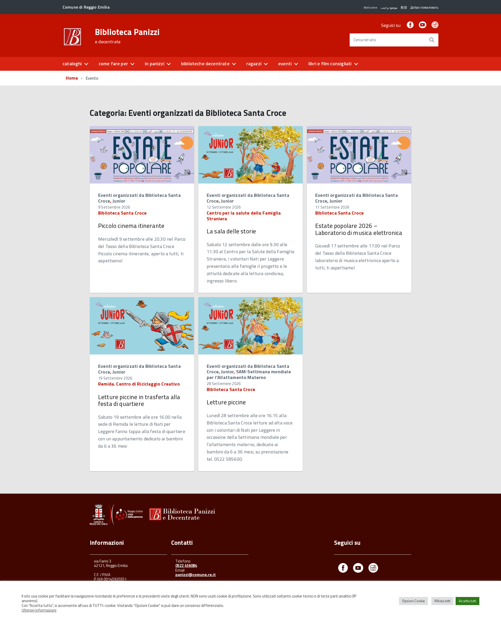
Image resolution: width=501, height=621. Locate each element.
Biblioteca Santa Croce (122, 212)
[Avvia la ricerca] (431, 39)
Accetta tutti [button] (467, 601)
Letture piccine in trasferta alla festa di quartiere (139, 400)
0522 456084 (186, 566)
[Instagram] (435, 25)
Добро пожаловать (424, 7)
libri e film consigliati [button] (329, 63)
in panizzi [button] (154, 63)
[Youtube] (358, 569)
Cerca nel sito (365, 40)
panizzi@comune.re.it (195, 575)
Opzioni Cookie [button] (413, 601)
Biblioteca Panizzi (127, 36)
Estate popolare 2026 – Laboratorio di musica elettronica (358, 229)
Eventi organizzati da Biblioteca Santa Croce (139, 198)
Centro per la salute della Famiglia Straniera (244, 215)
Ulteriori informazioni (39, 610)
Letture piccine (226, 402)
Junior (118, 200)
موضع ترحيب (389, 7)
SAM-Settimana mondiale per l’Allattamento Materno (249, 374)
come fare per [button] (113, 63)
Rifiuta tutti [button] (442, 601)
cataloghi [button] (72, 63)
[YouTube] (422, 25)
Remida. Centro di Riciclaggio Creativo (139, 383)
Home (72, 77)
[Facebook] (410, 25)
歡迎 (404, 7)
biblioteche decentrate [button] (205, 63)
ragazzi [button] (253, 63)
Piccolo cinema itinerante (131, 225)
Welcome (370, 7)
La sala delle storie (231, 231)
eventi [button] (285, 63)
